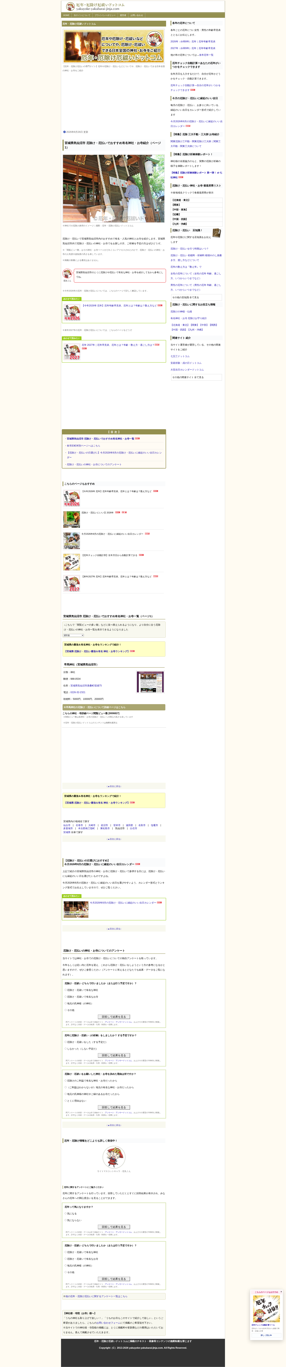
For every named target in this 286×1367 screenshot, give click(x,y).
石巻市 (79, 825)
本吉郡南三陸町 (86, 828)
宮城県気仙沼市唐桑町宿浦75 (86, 685)
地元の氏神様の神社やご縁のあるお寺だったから (93, 1094)
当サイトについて (82, 15)
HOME (66, 15)
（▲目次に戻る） (114, 786)
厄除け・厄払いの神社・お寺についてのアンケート (94, 464)
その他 (70, 1010)
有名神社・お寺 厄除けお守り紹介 (189, 318)
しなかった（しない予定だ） (82, 1048)
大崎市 (91, 825)
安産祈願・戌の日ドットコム (186, 363)
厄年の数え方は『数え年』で (186, 267)
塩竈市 (154, 825)
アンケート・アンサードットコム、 (119, 1022)
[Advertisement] (114, 101)
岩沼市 (104, 825)
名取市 (142, 825)
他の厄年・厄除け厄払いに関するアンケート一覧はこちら (97, 1296)
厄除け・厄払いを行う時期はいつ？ (190, 248)
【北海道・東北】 (180, 325)
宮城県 (66, 832)
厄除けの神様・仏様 (181, 311)
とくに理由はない (76, 1101)
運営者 (123, 15)
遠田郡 (129, 825)
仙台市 (66, 825)
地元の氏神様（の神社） (80, 1003)
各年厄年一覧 (206, 55)
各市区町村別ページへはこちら (83, 445)
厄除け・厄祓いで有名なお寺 (82, 996)
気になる (72, 1213)
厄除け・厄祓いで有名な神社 (82, 990)
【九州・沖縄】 (195, 329)
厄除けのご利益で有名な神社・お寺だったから (92, 1080)
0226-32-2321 (77, 692)
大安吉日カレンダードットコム (187, 369)
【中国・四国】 (179, 329)
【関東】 (194, 325)
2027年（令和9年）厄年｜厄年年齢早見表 (193, 48)
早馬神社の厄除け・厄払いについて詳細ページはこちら (96, 707)
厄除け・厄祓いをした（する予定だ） (87, 1042)
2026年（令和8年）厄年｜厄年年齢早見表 (193, 41)
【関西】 (213, 325)
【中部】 (204, 325)
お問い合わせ (136, 15)
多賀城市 (68, 828)
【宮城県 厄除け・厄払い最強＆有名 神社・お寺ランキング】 (97, 651)
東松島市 (105, 828)
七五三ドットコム (180, 356)
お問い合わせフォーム (108, 1323)
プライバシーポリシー (105, 15)
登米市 (117, 825)
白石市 (133, 828)
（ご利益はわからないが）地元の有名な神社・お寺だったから (100, 1087)
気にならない (74, 1220)
